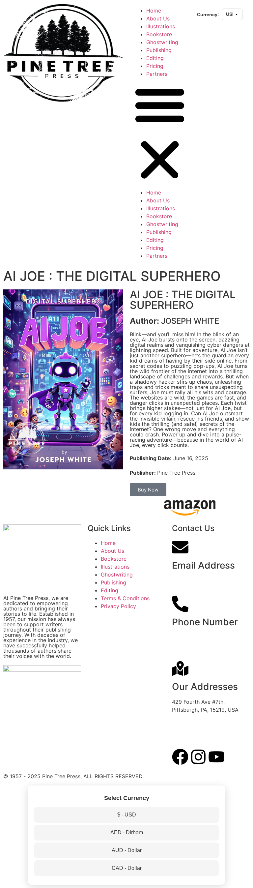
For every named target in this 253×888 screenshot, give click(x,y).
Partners (156, 74)
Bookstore (159, 34)
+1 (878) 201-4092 (195, 637)
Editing (155, 58)
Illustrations (160, 26)
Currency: (208, 14)
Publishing (159, 50)
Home (153, 10)
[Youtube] (216, 757)
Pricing (154, 66)
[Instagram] (198, 757)
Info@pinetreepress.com (202, 580)
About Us (158, 18)
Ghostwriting (162, 42)
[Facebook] (180, 757)
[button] (159, 133)
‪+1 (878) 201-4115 (194, 645)
